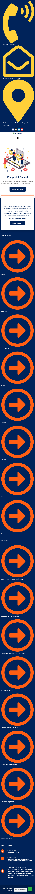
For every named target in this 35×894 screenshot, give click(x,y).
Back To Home (17, 189)
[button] (17, 138)
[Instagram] (16, 129)
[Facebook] (13, 129)
